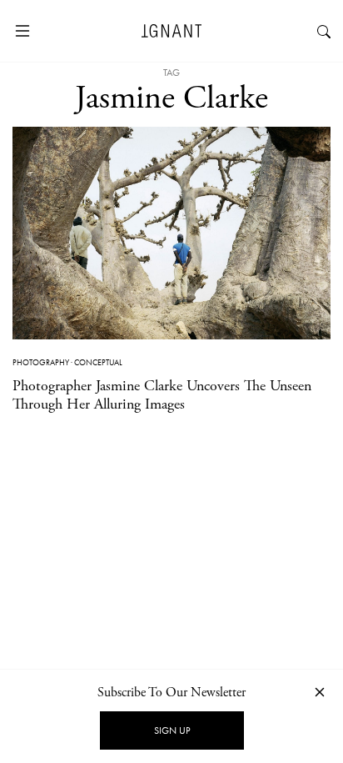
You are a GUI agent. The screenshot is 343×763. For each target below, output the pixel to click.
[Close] (320, 691)
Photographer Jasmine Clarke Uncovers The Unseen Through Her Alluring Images (161, 395)
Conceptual (98, 362)
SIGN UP (172, 730)
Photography (40, 362)
